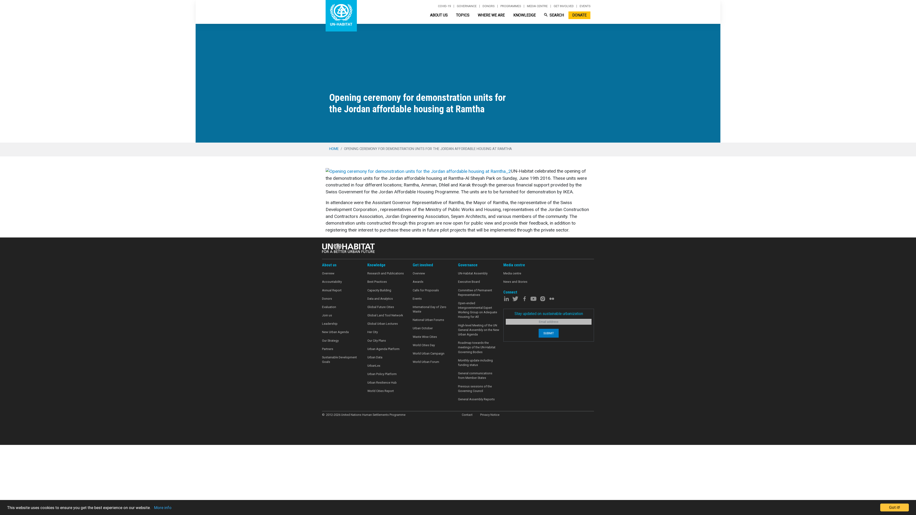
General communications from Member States (475, 375)
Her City (372, 332)
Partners (327, 349)
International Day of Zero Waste (429, 309)
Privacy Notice (490, 415)
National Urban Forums (428, 320)
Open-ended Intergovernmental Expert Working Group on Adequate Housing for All (477, 310)
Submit (548, 333)
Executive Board (469, 281)
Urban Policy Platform (382, 374)
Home (334, 149)
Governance (467, 6)
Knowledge (524, 15)
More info (163, 507)
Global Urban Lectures (382, 323)
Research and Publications (385, 273)
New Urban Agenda (335, 332)
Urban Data (374, 357)
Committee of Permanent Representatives (475, 292)
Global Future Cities (380, 307)
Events (585, 6)
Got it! (894, 507)
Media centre (537, 6)
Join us (327, 315)
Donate (579, 15)
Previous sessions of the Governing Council (475, 389)
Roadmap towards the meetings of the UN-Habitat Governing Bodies (476, 347)
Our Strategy (330, 340)
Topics (462, 15)
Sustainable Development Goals (339, 359)
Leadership (330, 323)
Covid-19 (444, 6)
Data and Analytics (380, 298)
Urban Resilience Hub (382, 382)
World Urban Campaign (428, 353)
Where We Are (491, 15)
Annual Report (332, 290)
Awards (418, 281)
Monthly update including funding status (475, 363)
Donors (488, 6)
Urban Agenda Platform (383, 349)
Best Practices (377, 281)
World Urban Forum (426, 362)
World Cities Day (424, 345)
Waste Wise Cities (425, 337)
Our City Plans (376, 340)
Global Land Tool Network (385, 315)
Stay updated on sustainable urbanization (549, 313)
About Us (439, 15)
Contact (467, 415)
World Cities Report (380, 391)
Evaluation (329, 307)
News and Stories (515, 281)
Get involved (564, 6)
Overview (328, 273)
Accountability (332, 281)
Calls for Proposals (426, 290)
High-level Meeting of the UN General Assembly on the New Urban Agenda (478, 330)
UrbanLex (373, 365)
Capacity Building (379, 290)
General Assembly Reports (476, 399)
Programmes (510, 6)
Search (556, 15)
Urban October (423, 328)
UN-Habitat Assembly (473, 273)
